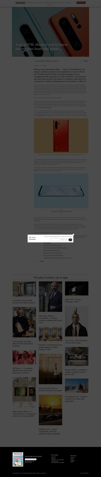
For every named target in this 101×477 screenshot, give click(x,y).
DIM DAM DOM (85, 473)
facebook (72, 457)
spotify (72, 461)
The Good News (54, 461)
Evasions (53, 458)
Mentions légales (15, 473)
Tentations (53, 456)
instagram (72, 460)
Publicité (33, 473)
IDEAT (82, 473)
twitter (71, 459)
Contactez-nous (38, 473)
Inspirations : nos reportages (57, 459)
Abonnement (43, 473)
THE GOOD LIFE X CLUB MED (57, 462)
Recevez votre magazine (30, 459)
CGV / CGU (21, 473)
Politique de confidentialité (27, 473)
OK (70, 239)
